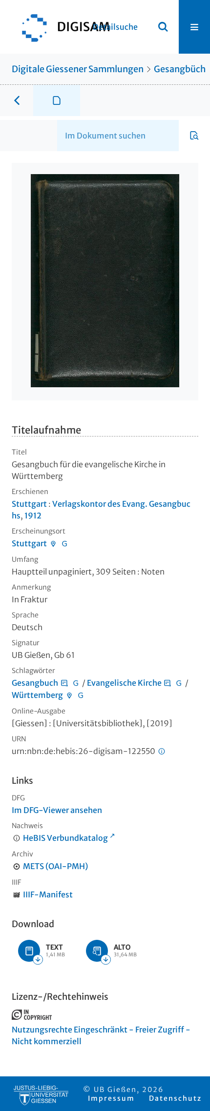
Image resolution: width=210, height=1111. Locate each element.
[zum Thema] (64, 683)
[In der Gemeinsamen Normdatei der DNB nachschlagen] (64, 543)
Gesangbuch (35, 683)
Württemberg (37, 695)
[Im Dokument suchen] (194, 135)
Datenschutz (175, 1098)
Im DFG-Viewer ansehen (57, 810)
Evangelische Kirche (124, 683)
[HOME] (61, 27)
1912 (33, 515)
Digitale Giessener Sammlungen (78, 69)
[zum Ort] (53, 543)
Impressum (111, 1098)
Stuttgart (29, 504)
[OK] (163, 27)
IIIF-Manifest (48, 894)
